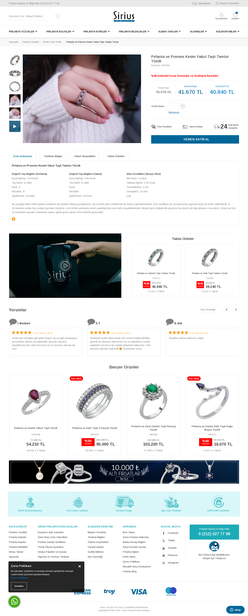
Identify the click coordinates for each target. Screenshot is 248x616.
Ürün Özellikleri (164, 127)
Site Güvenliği (95, 556)
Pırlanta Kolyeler (17, 537)
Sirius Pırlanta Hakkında (136, 537)
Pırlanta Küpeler (17, 542)
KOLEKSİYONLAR (226, 31)
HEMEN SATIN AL (196, 139)
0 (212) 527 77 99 (49, 3)
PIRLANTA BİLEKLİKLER (132, 31)
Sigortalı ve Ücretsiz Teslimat (53, 556)
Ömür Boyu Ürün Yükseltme (52, 537)
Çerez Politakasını (19, 578)
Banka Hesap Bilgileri (134, 542)
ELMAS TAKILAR (168, 31)
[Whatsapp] (14, 602)
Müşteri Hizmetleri (229, 3)
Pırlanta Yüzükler (30, 42)
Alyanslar (14, 556)
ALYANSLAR (197, 31)
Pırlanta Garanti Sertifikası (52, 542)
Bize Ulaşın (129, 532)
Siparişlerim (204, 3)
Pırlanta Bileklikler (18, 547)
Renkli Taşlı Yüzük (52, 42)
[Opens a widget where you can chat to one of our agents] (235, 610)
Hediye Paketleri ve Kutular (52, 552)
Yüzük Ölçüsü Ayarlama (50, 547)
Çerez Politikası (131, 561)
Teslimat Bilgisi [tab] (53, 156)
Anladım (19, 586)
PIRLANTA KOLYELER (58, 31)
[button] (27, 98)
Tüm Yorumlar (207, 309)
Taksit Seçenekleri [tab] (84, 156)
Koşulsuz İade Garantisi (51, 532)
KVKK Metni (129, 556)
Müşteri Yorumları (97, 532)
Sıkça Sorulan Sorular (134, 547)
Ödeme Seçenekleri (98, 542)
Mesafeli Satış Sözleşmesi (137, 566)
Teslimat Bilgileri (96, 537)
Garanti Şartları (96, 547)
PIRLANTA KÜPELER (95, 31)
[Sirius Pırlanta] (124, 16)
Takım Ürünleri (116, 156)
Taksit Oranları (195, 127)
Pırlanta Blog (129, 571)
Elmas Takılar (16, 552)
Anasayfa (13, 42)
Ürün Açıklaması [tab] (22, 156)
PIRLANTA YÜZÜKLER (21, 31)
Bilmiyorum (174, 112)
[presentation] (226, 309)
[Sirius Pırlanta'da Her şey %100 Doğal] (124, 471)
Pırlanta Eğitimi (131, 552)
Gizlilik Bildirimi (95, 552)
